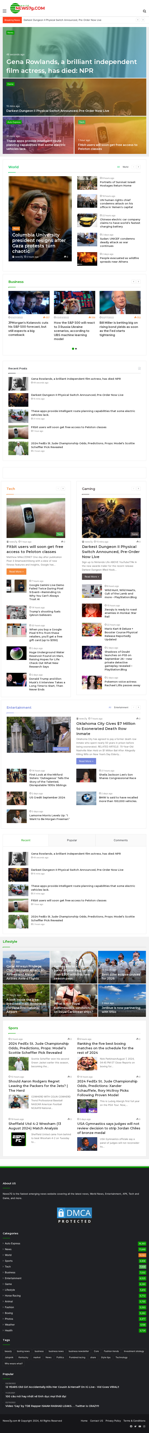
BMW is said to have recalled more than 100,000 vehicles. (118, 799)
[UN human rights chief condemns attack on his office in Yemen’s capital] (87, 201)
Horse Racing (13, 1295)
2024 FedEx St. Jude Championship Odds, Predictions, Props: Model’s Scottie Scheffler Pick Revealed (39, 1048)
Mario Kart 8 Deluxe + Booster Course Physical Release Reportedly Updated (121, 634)
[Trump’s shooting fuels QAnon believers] (17, 612)
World (125, 166)
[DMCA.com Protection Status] (74, 1216)
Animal (9, 1301)
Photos (9, 1318)
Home (84, 1420)
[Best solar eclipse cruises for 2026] (122, 967)
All (118, 166)
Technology (122, 1357)
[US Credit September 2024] (17, 798)
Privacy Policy (113, 1420)
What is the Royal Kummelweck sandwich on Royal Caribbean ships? (73, 1008)
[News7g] (27, 8)
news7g (19, 256)
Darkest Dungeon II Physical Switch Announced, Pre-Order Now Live (57, 111)
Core (96, 1351)
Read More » (16, 571)
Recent (25, 840)
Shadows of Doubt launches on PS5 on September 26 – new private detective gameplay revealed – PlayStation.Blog (118, 660)
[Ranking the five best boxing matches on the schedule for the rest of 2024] (87, 1063)
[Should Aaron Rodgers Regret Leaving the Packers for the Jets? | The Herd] (19, 1101)
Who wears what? (14, 1363)
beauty (8, 1351)
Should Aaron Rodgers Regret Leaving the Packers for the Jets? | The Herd (38, 1085)
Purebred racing (77, 1357)
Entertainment (121, 707)
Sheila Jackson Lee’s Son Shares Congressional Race (117, 776)
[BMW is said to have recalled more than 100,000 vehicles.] (86, 798)
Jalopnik (9, 1357)
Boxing (9, 1313)
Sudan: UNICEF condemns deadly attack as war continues (117, 242)
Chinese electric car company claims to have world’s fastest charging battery (120, 223)
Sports (9, 1260)
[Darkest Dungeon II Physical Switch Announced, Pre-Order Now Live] (74, 97)
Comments (121, 840)
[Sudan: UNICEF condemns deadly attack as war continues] (87, 239)
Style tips (105, 1357)
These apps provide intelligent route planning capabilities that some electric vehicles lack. (75, 19)
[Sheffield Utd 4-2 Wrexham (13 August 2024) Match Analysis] (19, 1139)
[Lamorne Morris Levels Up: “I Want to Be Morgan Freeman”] (17, 816)
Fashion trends (111, 1351)
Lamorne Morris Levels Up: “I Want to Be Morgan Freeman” (49, 817)
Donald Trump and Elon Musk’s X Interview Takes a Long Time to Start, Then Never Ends (47, 684)
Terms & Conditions (134, 1420)
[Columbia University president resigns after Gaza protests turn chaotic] (40, 218)
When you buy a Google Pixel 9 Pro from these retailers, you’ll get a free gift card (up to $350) (45, 635)
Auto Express (14, 122)
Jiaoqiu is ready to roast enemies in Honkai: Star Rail (121, 613)
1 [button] (73, 349)
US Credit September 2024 (47, 797)
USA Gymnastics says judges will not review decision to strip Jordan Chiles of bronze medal (108, 1128)
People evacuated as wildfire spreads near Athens (119, 259)
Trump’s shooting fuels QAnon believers (45, 613)
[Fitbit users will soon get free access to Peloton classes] (110, 135)
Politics (60, 1357)
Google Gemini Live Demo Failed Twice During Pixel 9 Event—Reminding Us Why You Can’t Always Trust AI (46, 592)
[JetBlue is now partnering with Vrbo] (122, 1000)
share (93, 1357)
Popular (72, 840)
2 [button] (76, 348)
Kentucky (23, 1357)
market (37, 1357)
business (39, 1351)
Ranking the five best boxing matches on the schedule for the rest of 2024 (105, 1048)
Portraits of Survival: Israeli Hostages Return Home (117, 184)
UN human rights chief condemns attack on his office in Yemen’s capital (116, 203)
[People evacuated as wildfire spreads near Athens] (87, 259)
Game (10, 84)
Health (9, 1330)
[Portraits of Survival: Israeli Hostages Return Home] (87, 183)
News (10, 32)
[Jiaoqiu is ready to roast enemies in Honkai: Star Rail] (92, 610)
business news (56, 1351)
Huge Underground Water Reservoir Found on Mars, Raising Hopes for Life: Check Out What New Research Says (46, 659)
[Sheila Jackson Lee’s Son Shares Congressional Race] (86, 775)
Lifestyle (10, 1289)
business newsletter (79, 1351)
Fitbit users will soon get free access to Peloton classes (68, 427)
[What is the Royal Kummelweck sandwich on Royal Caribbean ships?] (73, 1000)
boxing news (23, 1351)
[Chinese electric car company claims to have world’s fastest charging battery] (87, 220)
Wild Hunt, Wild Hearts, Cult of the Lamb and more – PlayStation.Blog (121, 594)
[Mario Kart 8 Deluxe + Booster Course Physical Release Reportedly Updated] (92, 629)
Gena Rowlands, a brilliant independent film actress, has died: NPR (76, 378)
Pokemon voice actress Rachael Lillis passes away (122, 683)
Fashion (9, 1307)
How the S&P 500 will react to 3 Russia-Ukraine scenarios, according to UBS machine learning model (74, 331)
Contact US (96, 1420)
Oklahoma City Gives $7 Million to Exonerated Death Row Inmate (105, 728)
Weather (10, 1324)
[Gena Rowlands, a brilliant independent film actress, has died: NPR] (74, 52)
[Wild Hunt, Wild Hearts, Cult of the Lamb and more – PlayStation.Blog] (92, 591)
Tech (81, 122)
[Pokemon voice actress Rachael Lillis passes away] (92, 682)
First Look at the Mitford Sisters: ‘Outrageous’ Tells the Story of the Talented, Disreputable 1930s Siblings (49, 780)
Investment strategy (134, 1351)
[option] (74, 90)
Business (10, 1272)
